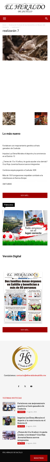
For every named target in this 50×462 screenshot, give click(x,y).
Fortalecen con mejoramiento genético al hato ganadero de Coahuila (21, 147)
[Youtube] (31, 386)
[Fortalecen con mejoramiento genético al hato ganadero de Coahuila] (9, 406)
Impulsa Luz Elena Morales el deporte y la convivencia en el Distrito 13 (24, 155)
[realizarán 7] (25, 60)
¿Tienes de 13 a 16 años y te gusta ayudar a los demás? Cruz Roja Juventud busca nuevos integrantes (25, 163)
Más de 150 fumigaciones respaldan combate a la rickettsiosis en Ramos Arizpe (23, 176)
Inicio (4, 25)
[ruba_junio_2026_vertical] (25, 245)
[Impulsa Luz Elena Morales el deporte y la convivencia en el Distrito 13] (9, 420)
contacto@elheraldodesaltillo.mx (31, 375)
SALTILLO (21, 426)
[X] (24, 386)
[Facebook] (18, 386)
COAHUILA (21, 412)
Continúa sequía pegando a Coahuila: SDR (19, 170)
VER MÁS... (25, 195)
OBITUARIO (7, 184)
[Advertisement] (25, 86)
